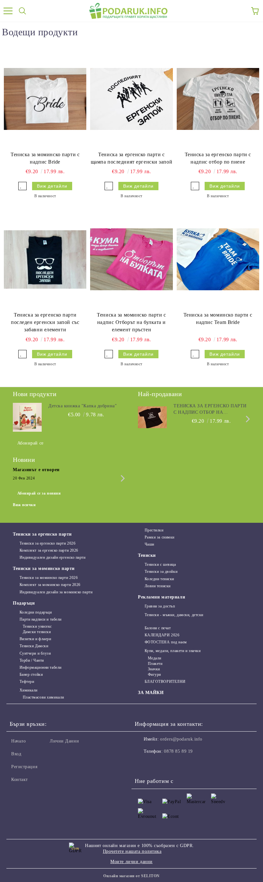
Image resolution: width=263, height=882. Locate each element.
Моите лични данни (131, 861)
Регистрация (24, 766)
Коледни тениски (159, 579)
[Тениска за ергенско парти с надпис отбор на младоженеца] (152, 417)
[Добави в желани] (22, 186)
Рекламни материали (161, 597)
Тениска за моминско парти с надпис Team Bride (217, 318)
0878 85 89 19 (178, 751)
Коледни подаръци (36, 612)
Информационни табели (41, 667)
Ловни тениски (158, 586)
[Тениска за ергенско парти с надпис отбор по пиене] (218, 98)
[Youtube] (171, 764)
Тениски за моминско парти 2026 (49, 577)
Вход (16, 753)
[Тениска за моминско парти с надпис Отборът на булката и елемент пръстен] (131, 259)
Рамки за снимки (159, 537)
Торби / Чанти (32, 660)
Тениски (147, 555)
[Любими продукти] (240, 11)
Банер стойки (31, 674)
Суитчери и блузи (35, 653)
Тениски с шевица (160, 564)
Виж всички (24, 505)
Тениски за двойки (161, 571)
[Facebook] (143, 764)
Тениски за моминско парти (44, 568)
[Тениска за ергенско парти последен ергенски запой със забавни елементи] (45, 259)
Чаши (149, 544)
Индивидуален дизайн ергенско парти (53, 557)
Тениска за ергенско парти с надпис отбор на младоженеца (210, 409)
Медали (154, 658)
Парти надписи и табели (41, 619)
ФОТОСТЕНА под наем (166, 642)
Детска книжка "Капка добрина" (82, 405)
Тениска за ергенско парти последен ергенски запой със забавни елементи (45, 322)
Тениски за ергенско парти (42, 534)
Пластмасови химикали (43, 697)
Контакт (19, 779)
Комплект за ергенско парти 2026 (49, 550)
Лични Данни (64, 741)
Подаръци (24, 603)
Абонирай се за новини (39, 493)
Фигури (154, 674)
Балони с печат (158, 628)
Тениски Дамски (34, 646)
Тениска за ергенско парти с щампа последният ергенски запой (131, 158)
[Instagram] (157, 764)
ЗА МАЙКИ (151, 692)
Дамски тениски (37, 632)
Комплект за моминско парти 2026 (50, 584)
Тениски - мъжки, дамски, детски (174, 615)
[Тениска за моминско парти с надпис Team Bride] (218, 259)
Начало (18, 741)
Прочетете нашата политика (132, 851)
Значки (154, 669)
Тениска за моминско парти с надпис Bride (45, 158)
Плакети (155, 663)
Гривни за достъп (160, 606)
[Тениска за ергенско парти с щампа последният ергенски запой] (131, 98)
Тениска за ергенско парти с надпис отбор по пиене (218, 158)
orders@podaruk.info (181, 739)
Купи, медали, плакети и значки (172, 651)
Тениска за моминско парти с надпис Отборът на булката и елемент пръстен (131, 322)
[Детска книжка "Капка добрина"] (27, 417)
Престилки (154, 530)
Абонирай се (30, 443)
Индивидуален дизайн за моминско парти (56, 592)
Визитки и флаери (35, 639)
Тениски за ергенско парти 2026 (47, 543)
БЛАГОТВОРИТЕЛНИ (165, 681)
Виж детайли (52, 186)
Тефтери (27, 681)
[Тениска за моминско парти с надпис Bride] (45, 98)
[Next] (246, 419)
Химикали (29, 690)
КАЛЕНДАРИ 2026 (162, 635)
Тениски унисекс (37, 626)
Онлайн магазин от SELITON (131, 876)
